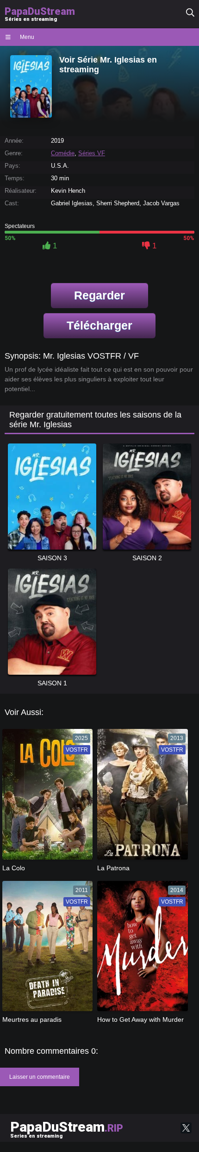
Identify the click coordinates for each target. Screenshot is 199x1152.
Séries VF (91, 153)
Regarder (99, 295)
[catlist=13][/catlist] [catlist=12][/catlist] (45, 797)
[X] (186, 1127)
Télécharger (99, 325)
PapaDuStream (66, 1129)
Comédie (63, 153)
